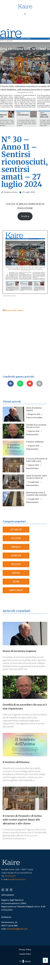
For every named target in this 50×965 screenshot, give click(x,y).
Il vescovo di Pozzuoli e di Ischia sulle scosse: (36, 459)
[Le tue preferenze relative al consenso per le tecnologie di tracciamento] (45, 960)
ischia (16, 581)
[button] (10, 384)
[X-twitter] (11, 889)
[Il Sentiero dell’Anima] (13, 442)
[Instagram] (6, 889)
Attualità (16, 529)
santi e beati (16, 590)
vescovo (16, 564)
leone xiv (16, 555)
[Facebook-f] (2, 889)
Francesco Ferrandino (34, 418)
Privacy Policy (25, 949)
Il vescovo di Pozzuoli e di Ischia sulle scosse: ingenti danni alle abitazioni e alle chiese (22, 819)
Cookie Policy (25, 954)
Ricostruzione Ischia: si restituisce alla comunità (36, 493)
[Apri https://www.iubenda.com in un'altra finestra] (27, 961)
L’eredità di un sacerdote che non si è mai (36, 426)
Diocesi (16, 573)
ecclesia (16, 538)
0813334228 (10, 876)
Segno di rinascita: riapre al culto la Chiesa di (36, 476)
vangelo (16, 547)
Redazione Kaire (32, 434)
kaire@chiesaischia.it (17, 879)
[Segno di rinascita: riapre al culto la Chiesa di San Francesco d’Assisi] (13, 476)
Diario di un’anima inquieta (19, 651)
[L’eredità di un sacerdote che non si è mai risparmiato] (13, 425)
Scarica (25, 216)
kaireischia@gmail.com (17, 929)
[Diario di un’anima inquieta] (13, 408)
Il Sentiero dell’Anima (35, 442)
